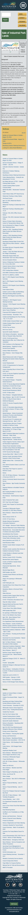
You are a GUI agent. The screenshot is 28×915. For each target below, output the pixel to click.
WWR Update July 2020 (9, 572)
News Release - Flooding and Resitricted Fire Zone (14, 634)
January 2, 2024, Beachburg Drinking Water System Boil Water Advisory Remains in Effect (12, 237)
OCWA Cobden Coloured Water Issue (13, 321)
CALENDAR (22, 25)
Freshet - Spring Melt (8, 662)
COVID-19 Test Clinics (9, 519)
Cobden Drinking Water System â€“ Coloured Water (12, 324)
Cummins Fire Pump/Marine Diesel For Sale (13, 832)
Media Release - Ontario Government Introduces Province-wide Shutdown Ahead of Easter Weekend (13, 415)
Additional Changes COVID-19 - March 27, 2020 (14, 659)
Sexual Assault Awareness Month (12, 390)
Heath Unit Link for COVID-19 (11, 675)
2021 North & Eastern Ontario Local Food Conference (14, 465)
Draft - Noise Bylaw (8, 377)
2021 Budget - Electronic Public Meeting (14, 525)
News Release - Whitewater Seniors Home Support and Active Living (12, 753)
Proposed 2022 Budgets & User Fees (13, 312)
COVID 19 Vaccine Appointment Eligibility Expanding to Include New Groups (14, 385)
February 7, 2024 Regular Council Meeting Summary (14, 305)
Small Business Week (9, 542)
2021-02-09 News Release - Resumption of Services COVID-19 (14, 476)
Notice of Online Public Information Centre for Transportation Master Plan (13, 222)
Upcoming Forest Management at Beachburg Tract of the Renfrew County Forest (13, 848)
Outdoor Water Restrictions (10, 350)
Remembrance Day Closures (10, 534)
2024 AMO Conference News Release (13, 272)
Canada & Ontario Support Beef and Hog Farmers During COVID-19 (13, 596)
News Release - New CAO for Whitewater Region (14, 779)
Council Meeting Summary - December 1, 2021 (14, 855)
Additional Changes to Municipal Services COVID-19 (14, 666)
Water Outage (6, 776)
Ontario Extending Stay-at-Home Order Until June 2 (13, 370)
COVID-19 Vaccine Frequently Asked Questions (13, 404)
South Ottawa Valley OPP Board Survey (13, 194)
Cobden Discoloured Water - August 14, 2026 (13, 140)
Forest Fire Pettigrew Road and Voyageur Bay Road (14, 792)
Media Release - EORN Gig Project (12, 388)
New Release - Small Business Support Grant (13, 496)
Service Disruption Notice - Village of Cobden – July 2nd (13, 163)
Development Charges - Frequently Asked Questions (12, 380)
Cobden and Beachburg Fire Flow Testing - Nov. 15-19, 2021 (14, 317)
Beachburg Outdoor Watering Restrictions (14, 145)
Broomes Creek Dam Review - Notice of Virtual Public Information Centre (13, 537)
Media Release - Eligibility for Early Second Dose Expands (12, 347)
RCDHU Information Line (9, 852)
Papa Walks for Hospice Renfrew (12, 863)
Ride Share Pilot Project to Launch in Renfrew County (12, 469)
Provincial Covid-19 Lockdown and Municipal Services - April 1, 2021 (12, 420)
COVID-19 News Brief (9, 392)
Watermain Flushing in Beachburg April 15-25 (13, 209)
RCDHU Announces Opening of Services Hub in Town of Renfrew (13, 309)
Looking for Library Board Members (12, 148)
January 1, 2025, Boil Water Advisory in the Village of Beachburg (13, 252)
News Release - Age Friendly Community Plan (14, 484)
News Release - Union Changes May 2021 (12, 354)
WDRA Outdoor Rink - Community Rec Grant (13, 461)
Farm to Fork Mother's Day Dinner (12, 615)
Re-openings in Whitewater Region (12, 613)
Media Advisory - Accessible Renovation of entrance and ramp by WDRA (14, 531)
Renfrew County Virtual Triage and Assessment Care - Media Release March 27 (12, 654)
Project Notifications (8, 759)
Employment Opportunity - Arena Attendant (11, 567)
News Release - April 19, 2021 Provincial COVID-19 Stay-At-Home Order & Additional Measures (14, 399)
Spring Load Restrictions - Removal (12, 816)
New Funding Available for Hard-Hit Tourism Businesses (12, 492)
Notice (4, 473)
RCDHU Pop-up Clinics (9, 327)
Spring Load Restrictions (9, 736)
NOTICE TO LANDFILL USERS (11, 275)
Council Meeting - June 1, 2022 (11, 799)
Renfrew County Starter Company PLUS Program (13, 546)
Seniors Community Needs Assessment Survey (13, 480)
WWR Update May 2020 (9, 610)
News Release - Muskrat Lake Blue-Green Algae (12, 768)
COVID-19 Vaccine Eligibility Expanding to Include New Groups (14, 374)
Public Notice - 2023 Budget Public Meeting (12, 747)
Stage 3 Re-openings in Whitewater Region (12, 579)
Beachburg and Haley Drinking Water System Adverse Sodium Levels (12, 702)
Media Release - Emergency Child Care (13, 840)
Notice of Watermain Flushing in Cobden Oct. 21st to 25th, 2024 (13, 263)
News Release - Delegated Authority (13, 395)
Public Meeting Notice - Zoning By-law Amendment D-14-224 (13, 178)
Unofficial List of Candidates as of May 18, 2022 (13, 813)
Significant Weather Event (9, 750)
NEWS (21, 14)
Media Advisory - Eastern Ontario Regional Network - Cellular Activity (12, 438)
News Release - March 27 (10, 650)
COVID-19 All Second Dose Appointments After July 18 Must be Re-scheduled (14, 340)
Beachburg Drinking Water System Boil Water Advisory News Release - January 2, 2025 (14, 243)
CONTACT (21, 18)
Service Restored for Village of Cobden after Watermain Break (13, 226)
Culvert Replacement (8, 363)
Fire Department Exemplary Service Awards (12, 802)
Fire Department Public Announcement (13, 621)
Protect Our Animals (8, 820)
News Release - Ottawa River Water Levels (12, 513)
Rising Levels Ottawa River (10, 731)
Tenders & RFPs (7, 143)
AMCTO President (8, 867)
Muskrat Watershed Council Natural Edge (14, 527)
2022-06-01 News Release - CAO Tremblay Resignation (12, 796)
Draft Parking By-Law (8, 583)
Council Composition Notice (10, 861)
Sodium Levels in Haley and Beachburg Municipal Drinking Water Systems (13, 292)
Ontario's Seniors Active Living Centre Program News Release (13, 267)
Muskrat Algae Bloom (8, 570)
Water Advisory (7, 593)
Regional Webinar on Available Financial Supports (13, 488)
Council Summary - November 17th (12, 314)
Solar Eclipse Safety (8, 289)
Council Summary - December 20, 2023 (13, 705)
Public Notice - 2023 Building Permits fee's (13, 743)
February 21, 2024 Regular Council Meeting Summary (12, 301)
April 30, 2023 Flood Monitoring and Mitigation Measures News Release (12, 728)
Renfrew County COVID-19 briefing (12, 557)
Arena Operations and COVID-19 (11, 540)
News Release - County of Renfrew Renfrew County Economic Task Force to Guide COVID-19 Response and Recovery (14, 625)
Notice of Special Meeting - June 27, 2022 (13, 783)
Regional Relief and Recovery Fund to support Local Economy (13, 605)
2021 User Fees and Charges (11, 502)
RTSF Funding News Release (10, 270)
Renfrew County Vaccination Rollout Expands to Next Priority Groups (12, 457)
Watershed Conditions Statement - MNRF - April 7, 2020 (14, 630)
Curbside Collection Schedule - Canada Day (13, 167)
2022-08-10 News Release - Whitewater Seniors (14, 762)
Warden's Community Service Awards (13, 858)
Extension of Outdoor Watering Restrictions (11, 172)
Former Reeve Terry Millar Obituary (12, 608)
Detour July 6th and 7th (9, 774)
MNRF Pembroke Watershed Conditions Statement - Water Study (13, 434)
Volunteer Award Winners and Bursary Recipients (13, 575)
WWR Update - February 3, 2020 (11, 677)
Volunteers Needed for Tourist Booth (13, 825)
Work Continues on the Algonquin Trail (13, 344)
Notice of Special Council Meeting (12, 818)
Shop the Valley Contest (9, 602)
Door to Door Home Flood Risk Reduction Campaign (14, 806)
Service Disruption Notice (10, 260)
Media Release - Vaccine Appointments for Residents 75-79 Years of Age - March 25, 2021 (13, 429)
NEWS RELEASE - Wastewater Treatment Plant (14, 190)
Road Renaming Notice (9, 809)
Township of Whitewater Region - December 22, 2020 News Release (12, 509)
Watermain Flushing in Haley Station (12, 196)
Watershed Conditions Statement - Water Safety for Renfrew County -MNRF (14, 647)
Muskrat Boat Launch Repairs (11, 559)
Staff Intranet (14, 904)
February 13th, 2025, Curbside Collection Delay (14, 218)
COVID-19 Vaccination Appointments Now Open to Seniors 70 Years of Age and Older (13, 409)
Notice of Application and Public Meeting (14, 823)
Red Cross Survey (7, 329)
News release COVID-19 (9, 516)
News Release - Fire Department (12, 679)
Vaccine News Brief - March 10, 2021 (13, 454)
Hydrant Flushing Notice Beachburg (12, 718)
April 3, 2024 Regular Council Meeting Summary (13, 282)
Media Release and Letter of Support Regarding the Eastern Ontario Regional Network (13, 358)
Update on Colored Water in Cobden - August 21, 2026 (13, 694)
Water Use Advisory (8, 765)
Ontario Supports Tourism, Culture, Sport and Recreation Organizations (13, 442)
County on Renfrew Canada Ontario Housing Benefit (12, 562)
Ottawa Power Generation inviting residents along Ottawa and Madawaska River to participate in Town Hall (13, 447)
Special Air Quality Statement (10, 332)
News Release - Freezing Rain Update (13, 733)
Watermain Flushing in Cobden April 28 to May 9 (14, 205)
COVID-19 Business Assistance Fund (13, 599)
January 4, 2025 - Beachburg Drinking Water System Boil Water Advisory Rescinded (13, 231)
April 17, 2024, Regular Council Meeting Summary (13, 278)
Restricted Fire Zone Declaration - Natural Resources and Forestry (14, 639)
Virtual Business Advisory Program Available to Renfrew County (12, 424)
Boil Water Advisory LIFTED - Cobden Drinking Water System (13, 182)
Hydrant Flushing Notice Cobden (11, 716)
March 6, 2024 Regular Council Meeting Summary (13, 296)
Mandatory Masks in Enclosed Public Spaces (13, 590)
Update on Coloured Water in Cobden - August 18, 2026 (13, 136)
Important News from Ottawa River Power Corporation (14, 586)
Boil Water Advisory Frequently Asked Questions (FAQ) (13, 248)
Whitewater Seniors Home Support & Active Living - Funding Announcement (13, 708)
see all (23, 133)
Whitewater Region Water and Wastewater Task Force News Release (13, 256)
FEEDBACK (22, 21)
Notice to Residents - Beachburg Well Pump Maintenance (13, 724)
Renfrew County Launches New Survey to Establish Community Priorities (14, 550)
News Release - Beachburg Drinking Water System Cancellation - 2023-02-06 (14, 739)
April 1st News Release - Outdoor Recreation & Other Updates (12, 643)
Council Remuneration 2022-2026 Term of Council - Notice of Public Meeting (14, 836)
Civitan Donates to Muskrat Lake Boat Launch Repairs (13, 554)
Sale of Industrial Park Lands (10, 500)
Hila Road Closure (7, 198)
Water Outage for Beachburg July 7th (13, 772)
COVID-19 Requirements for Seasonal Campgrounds (13, 366)
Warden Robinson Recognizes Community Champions (11, 522)
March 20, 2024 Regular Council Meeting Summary (14, 286)
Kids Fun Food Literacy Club (10, 714)
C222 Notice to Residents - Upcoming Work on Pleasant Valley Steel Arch (13, 335)
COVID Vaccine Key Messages (11, 452)
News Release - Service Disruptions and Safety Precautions (14, 843)
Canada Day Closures (8, 712)
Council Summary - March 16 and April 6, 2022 (13, 828)
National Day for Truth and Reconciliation (13, 865)
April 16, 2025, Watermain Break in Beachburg (12, 201)
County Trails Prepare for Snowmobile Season (13, 505)
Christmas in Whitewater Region (11, 757)
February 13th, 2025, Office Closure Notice (12, 214)
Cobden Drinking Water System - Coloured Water (11, 186)
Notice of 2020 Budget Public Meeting (13, 682)
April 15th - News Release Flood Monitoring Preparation (11, 618)
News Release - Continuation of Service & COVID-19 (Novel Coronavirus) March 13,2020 (13, 671)
